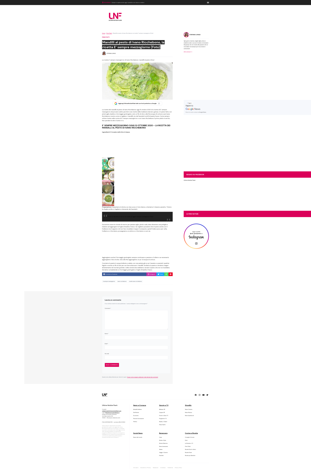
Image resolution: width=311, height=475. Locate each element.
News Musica (188, 412)
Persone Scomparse (138, 418)
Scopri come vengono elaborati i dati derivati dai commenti (142, 377)
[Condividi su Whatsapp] (166, 274)
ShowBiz (188, 405)
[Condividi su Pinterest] (170, 274)
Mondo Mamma (163, 443)
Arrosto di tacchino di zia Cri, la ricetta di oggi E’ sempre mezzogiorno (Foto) (130, 216)
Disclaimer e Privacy (145, 467)
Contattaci (163, 467)
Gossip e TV (163, 405)
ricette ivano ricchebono (135, 281)
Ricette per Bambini (190, 455)
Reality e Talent (163, 421)
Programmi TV (163, 418)
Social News (138, 433)
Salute (160, 449)
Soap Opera (162, 424)
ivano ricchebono (122, 281)
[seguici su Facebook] (195, 395)
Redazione (155, 467)
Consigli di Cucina (189, 437)
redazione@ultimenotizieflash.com (111, 411)
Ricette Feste (188, 452)
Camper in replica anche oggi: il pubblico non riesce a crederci (128, 2)
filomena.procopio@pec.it (112, 412)
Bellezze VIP (162, 409)
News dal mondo (137, 437)
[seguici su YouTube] (203, 395)
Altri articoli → (188, 52)
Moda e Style (162, 440)
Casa (160, 437)
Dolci (186, 440)
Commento (108, 308)
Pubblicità (170, 467)
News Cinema (188, 409)
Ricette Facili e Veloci (190, 449)
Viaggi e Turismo (163, 452)
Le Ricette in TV (189, 443)
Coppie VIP (162, 412)
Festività (161, 455)
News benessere (163, 446)
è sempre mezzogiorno (109, 281)
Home (103, 33)
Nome (106, 333)
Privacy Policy (178, 467)
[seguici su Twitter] (207, 395)
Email (106, 343)
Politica (135, 421)
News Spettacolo (189, 415)
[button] (208, 2)
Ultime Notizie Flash (189, 180)
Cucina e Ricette (191, 433)
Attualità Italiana (137, 409)
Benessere (163, 433)
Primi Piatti (109, 33)
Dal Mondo (136, 412)
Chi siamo (135, 467)
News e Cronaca (139, 405)
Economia (135, 415)
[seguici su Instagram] (199, 395)
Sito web (107, 353)
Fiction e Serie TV (163, 415)
